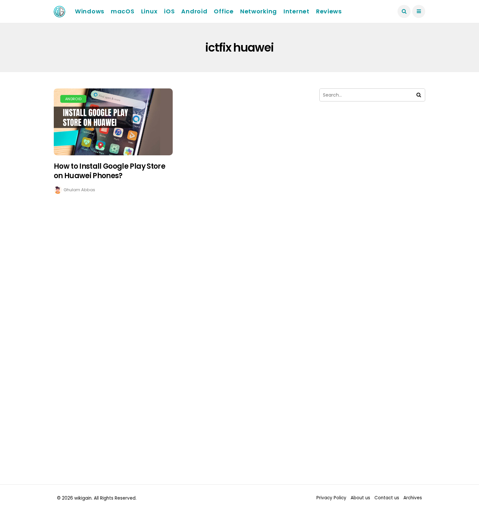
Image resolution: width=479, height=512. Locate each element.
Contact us (386, 498)
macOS (123, 11)
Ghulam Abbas (79, 190)
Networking (258, 11)
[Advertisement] (372, 175)
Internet (296, 11)
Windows (89, 11)
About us (360, 498)
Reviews (329, 11)
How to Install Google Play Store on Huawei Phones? (109, 171)
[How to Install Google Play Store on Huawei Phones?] (113, 121)
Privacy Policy (331, 498)
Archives (412, 498)
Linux (149, 11)
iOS (169, 11)
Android (194, 11)
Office (223, 11)
